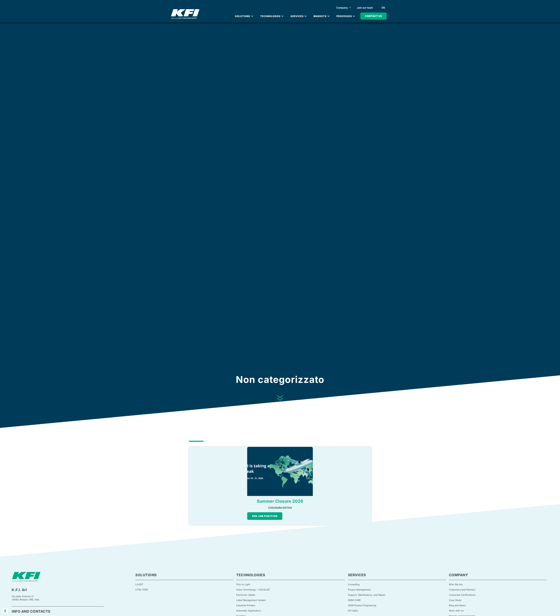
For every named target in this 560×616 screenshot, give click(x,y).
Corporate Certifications (462, 594)
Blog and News (457, 605)
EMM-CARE (354, 600)
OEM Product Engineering (362, 605)
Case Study (455, 600)
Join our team (365, 7)
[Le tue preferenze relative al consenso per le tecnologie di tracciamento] (5, 611)
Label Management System (251, 600)
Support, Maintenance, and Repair (366, 594)
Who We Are (456, 584)
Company (342, 7)
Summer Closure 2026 (280, 501)
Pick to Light (243, 584)
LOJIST (139, 584)
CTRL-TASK (141, 589)
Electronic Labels (245, 594)
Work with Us (456, 610)
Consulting (354, 584)
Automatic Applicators (248, 610)
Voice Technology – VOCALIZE (253, 589)
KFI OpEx (353, 610)
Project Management (359, 589)
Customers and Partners (462, 589)
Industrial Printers (245, 605)
